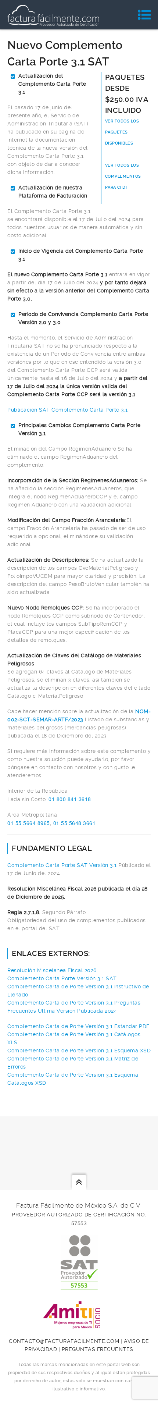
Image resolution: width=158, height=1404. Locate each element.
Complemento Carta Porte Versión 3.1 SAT (62, 978)
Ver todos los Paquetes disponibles (122, 132)
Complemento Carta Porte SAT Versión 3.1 (62, 865)
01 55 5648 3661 (74, 823)
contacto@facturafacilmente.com (64, 1341)
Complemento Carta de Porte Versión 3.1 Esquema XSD (79, 1050)
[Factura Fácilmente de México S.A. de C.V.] (53, 15)
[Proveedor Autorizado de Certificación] (79, 1286)
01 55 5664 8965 (28, 823)
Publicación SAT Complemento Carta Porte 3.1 (67, 410)
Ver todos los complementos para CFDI (123, 176)
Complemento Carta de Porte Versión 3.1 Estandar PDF (78, 1026)
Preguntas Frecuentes (97, 1349)
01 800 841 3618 (70, 799)
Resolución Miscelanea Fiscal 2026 (52, 970)
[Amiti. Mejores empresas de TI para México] (79, 1325)
